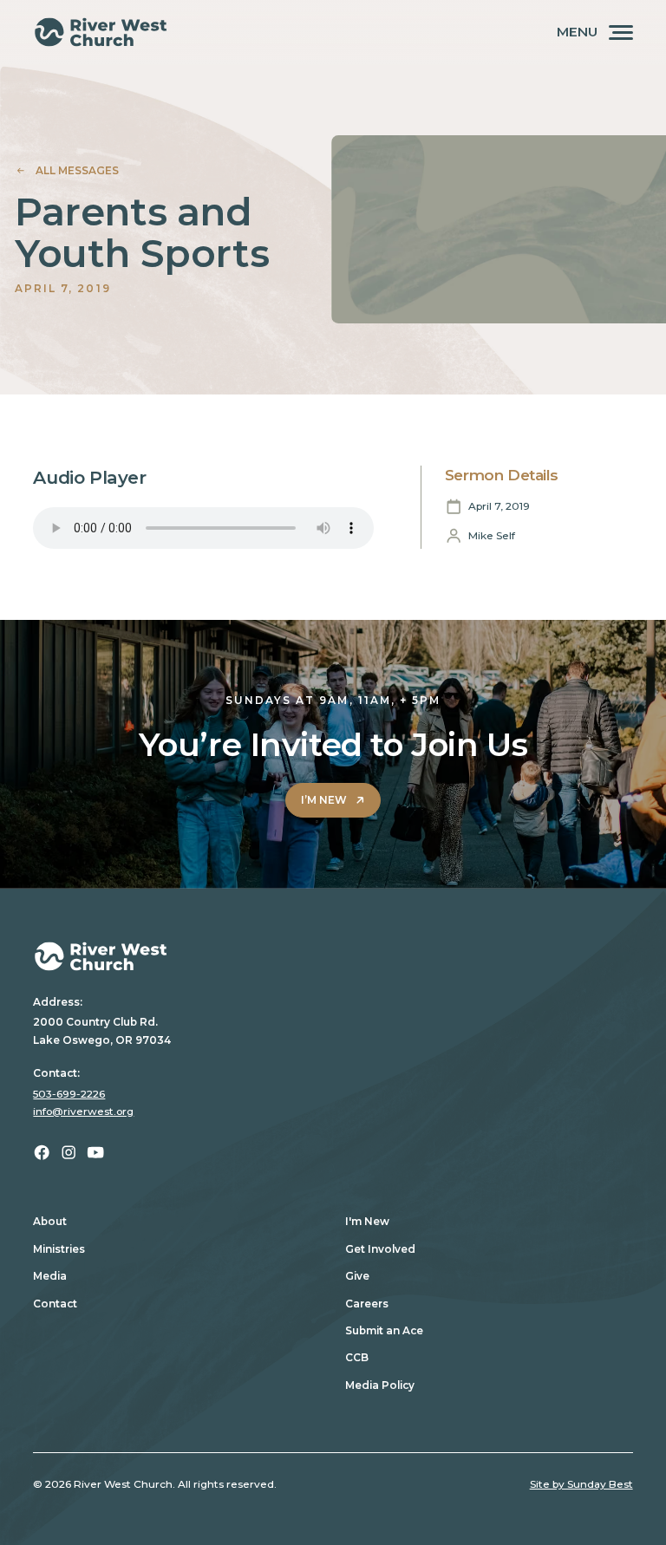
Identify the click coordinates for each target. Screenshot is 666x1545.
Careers (366, 1303)
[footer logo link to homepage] (332, 956)
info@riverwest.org (83, 1111)
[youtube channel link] (95, 1152)
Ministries (59, 1248)
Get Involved (380, 1248)
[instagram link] (68, 1152)
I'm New (367, 1221)
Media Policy (380, 1385)
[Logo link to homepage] (100, 32)
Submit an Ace (384, 1330)
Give (357, 1275)
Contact (55, 1303)
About (50, 1221)
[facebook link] (41, 1152)
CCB (357, 1357)
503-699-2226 (69, 1093)
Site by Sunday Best (581, 1483)
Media (50, 1275)
